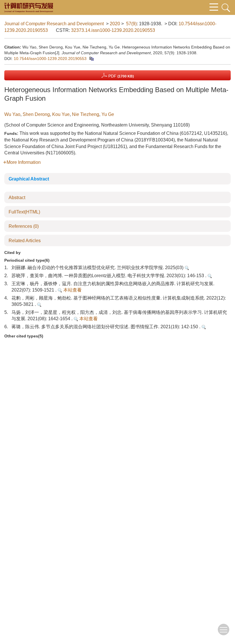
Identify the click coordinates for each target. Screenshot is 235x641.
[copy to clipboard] (91, 58)
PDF (120, 76)
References (24, 226)
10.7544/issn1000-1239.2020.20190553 (50, 58)
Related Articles (25, 240)
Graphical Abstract (29, 178)
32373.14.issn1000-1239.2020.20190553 (113, 30)
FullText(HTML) (24, 211)
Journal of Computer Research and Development (54, 23)
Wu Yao (12, 114)
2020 (115, 23)
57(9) (131, 23)
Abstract (17, 197)
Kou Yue (61, 114)
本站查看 (72, 290)
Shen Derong (36, 114)
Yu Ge (107, 114)
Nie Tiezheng (85, 114)
